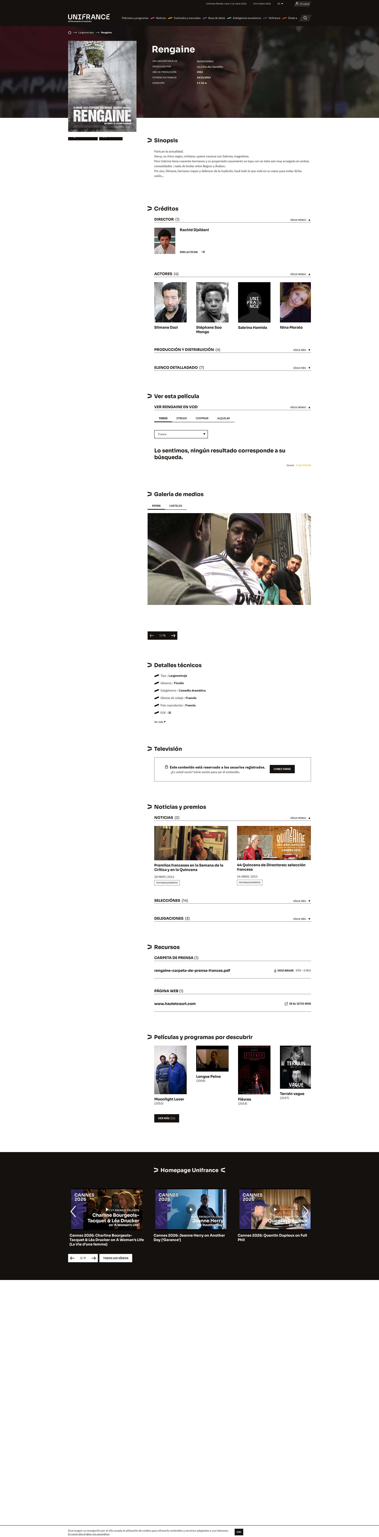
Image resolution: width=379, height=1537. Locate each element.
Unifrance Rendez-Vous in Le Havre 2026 (226, 3)
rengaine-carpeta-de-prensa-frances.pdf (192, 970)
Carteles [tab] (175, 505)
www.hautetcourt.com (175, 1004)
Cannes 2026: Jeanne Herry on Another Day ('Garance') (103, 1237)
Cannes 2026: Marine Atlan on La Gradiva (273, 1235)
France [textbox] (162, 434)
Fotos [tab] (156, 505)
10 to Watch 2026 (262, 3)
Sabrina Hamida (252, 327)
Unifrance (274, 18)
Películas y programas (135, 18)
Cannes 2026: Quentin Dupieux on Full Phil (187, 1237)
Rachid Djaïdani (205, 61)
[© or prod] (229, 559)
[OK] (239, 1532)
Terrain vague (292, 1094)
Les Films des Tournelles (210, 66)
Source (291, 465)
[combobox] (181, 434)
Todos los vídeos (115, 1258)
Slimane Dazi (166, 327)
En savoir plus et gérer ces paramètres (88, 1534)
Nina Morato (291, 327)
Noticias (161, 18)
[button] (304, 522)
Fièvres (244, 1099)
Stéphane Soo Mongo (209, 329)
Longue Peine (208, 1076)
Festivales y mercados (187, 18)
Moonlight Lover (169, 1099)
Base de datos (216, 18)
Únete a (292, 18)
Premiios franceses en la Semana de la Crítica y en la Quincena (188, 867)
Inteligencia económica (247, 18)
